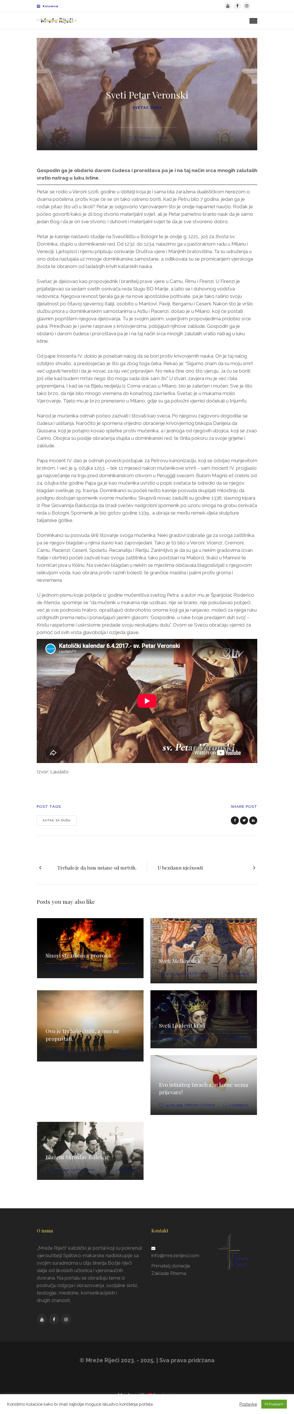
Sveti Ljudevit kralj (182, 1025)
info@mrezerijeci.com (175, 1255)
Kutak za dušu (57, 820)
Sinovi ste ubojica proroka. (79, 955)
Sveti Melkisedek (180, 960)
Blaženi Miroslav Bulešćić (77, 1157)
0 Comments (125, 968)
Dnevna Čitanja (87, 968)
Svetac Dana (147, 107)
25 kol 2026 (61, 1051)
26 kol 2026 (61, 968)
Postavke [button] (248, 1404)
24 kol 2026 (174, 1105)
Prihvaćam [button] (274, 1404)
